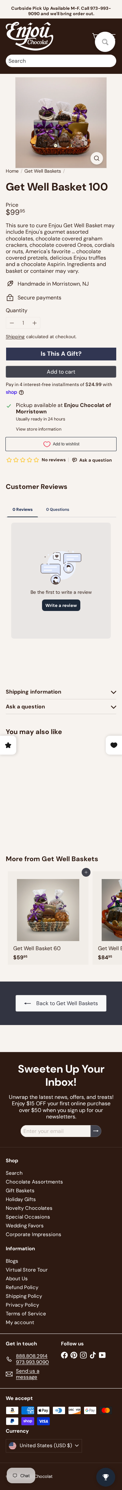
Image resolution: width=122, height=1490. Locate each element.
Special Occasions (28, 1217)
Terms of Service (26, 1313)
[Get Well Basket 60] (48, 918)
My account (20, 1322)
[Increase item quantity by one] (34, 323)
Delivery (77, 14)
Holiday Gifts (21, 1199)
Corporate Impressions (33, 1234)
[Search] (109, 61)
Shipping (15, 337)
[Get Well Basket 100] (48, 791)
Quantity (16, 310)
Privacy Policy (22, 1305)
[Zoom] (96, 158)
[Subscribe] (95, 1131)
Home (12, 171)
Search (14, 1173)
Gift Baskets (20, 1190)
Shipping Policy (24, 1296)
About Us (17, 1278)
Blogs (12, 1261)
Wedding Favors (25, 1225)
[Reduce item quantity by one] (12, 323)
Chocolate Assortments (34, 1181)
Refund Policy (22, 1287)
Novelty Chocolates (29, 1208)
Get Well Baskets (42, 171)
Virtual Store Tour (27, 1269)
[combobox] (61, 61)
